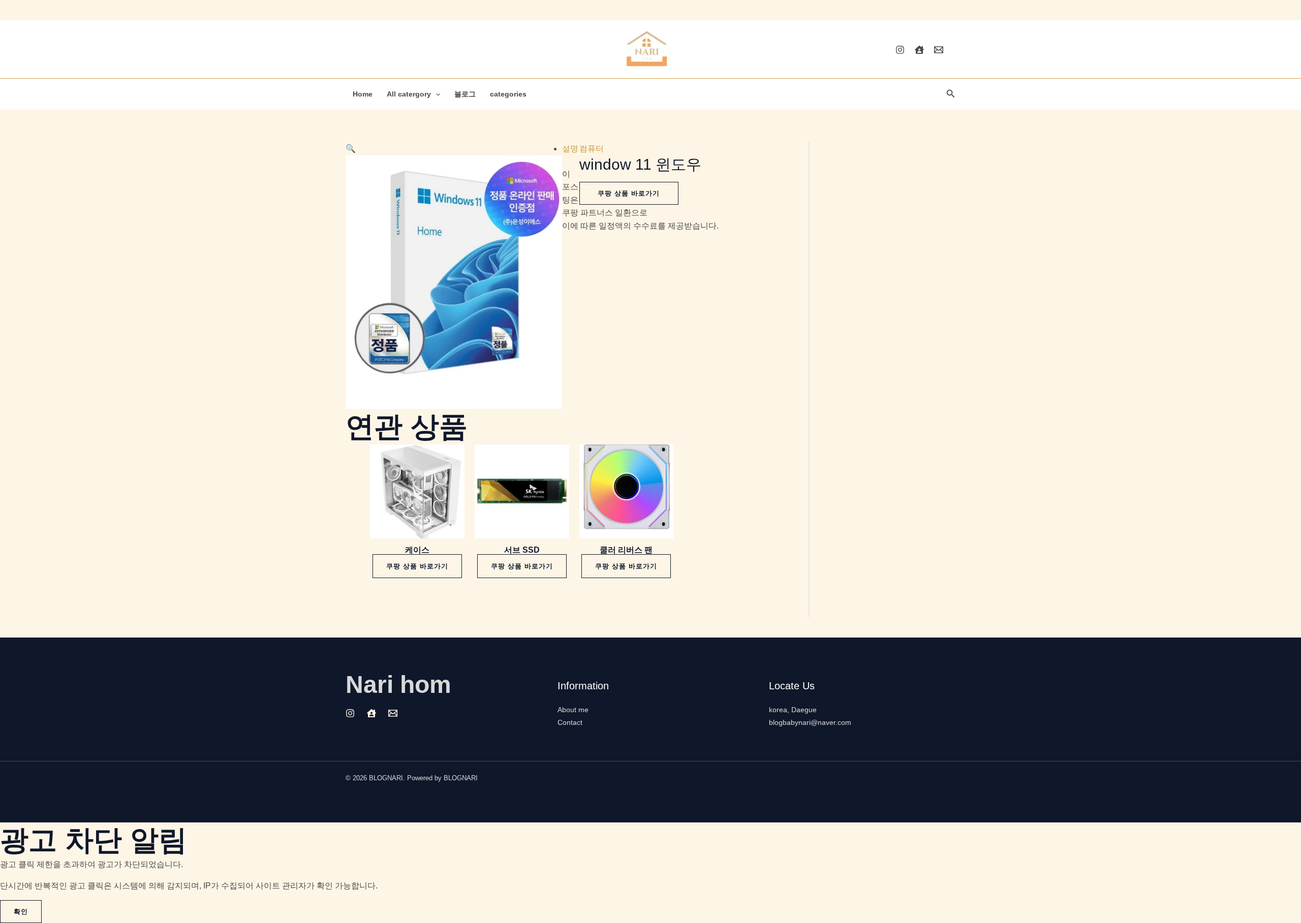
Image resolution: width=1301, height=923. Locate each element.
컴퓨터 (591, 148)
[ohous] (371, 713)
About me (572, 710)
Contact (569, 722)
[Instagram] (900, 49)
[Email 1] (392, 713)
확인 (21, 911)
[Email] (938, 49)
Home (363, 94)
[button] (435, 94)
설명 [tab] (570, 148)
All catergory (409, 94)
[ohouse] (919, 49)
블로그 (465, 94)
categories (508, 94)
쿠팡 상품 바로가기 (629, 193)
